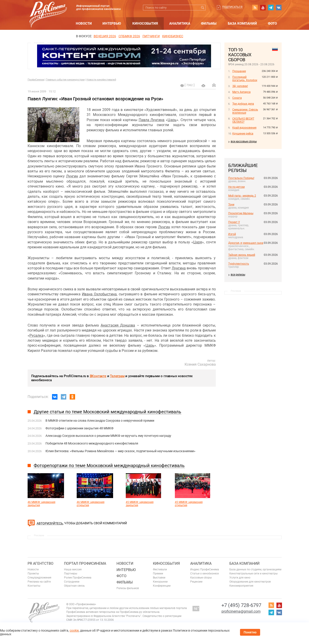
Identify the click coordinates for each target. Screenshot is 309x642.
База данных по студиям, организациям (255, 569)
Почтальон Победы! (241, 178)
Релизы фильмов (127, 588)
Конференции (162, 585)
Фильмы (208, 23)
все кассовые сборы (244, 141)
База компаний (242, 23)
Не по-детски (236, 186)
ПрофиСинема (36, 79)
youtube (262, 7)
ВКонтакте (98, 376)
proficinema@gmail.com (241, 611)
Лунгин (72, 176)
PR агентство (40, 563)
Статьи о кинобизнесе (204, 573)
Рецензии (196, 581)
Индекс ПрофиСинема (204, 569)
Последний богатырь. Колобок (244, 78)
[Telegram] (63, 397)
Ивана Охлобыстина (99, 294)
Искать (203, 7)
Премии (158, 573)
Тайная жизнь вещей (241, 254)
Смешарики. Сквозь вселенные (245, 111)
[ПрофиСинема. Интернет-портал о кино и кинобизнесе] (48, 9)
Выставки (159, 577)
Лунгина (179, 268)
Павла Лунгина (152, 120)
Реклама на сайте (39, 581)
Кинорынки (160, 581)
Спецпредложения (39, 577)
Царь (172, 120)
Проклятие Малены (240, 213)
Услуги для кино (239, 577)
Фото (272, 23)
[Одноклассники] (72, 397)
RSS (255, 7)
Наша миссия (73, 569)
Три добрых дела (243, 103)
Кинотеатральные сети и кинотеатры (253, 573)
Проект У (234, 222)
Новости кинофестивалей (101, 79)
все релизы (238, 274)
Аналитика (179, 23)
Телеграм (117, 376)
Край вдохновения (244, 127)
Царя (197, 242)
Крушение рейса (242, 133)
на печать (203, 85)
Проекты (33, 573)
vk (278, 7)
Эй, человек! (240, 86)
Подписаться (232, 7)
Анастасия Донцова (118, 325)
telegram (270, 7)
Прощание (239, 71)
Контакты (34, 585)
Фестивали (160, 569)
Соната (237, 97)
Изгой (232, 234)
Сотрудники (71, 581)
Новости (84, 23)
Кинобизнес (172, 36)
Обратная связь (74, 585)
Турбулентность (238, 263)
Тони (231, 204)
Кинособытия (145, 23)
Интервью (111, 23)
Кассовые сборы (201, 577)
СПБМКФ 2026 (129, 36)
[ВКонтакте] (54, 397)
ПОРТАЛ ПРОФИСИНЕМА (85, 563)
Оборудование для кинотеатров (250, 581)
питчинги (151, 36)
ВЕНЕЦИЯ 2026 (105, 36)
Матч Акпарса (241, 92)
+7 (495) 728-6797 (241, 605)
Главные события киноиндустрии (65, 79)
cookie (74, 630)
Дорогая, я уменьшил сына (245, 243)
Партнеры (70, 573)
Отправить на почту (214, 85)
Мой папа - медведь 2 (242, 195)
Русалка (36, 335)
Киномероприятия (241, 585)
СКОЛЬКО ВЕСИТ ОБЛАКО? (243, 120)
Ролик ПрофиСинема (77, 577)
